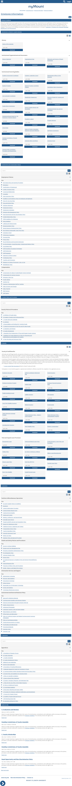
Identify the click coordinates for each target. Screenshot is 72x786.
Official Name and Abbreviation (10, 614)
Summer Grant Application (9, 664)
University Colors (7, 629)
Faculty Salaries (6, 279)
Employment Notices (8, 207)
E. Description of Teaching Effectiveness (12, 667)
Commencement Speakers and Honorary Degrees (14, 600)
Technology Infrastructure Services (11, 590)
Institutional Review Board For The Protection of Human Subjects (10, 117)
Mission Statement (6, 59)
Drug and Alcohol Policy (8, 203)
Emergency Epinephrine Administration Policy (13, 550)
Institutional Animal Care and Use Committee (55, 109)
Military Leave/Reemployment (54, 453)
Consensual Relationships (9, 191)
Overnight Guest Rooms (8, 519)
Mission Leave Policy (7, 462)
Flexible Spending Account (8, 393)
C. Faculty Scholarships (9, 734)
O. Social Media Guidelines (9, 687)
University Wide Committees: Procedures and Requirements (9, 150)
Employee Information (38, 10)
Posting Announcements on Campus (11, 622)
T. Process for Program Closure (10, 694)
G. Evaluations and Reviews (9, 328)
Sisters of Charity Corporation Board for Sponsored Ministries (32, 130)
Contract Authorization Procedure (10, 508)
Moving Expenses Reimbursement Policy (12, 228)
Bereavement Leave (7, 441)
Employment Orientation (8, 210)
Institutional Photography (9, 607)
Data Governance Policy (8, 196)
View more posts (5, 770)
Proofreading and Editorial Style (10, 624)
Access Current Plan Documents (11, 366)
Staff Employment (7, 251)
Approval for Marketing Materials (10, 598)
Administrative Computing (9, 576)
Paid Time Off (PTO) (29, 462)
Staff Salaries (6, 293)
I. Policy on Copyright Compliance (10, 676)
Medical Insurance (29, 404)
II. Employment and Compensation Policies (11, 164)
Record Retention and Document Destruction (13, 242)
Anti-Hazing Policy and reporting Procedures (13, 182)
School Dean (5, 127)
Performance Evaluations (8, 235)
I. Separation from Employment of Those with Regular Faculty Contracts (19, 333)
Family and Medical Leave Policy (32, 441)
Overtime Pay (6, 282)
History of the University (7, 44)
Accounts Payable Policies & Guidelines (12, 503)
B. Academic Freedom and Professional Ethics (13, 317)
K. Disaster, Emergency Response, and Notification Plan (15, 680)
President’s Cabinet (29, 119)
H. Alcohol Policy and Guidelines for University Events (15, 673)
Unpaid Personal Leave (30, 472)
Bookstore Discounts (7, 373)
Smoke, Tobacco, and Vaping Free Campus (13, 568)
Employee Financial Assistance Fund (54, 383)
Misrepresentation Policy (8, 226)
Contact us (30, 777)
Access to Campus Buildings (9, 546)
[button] (69, 170)
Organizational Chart (29, 59)
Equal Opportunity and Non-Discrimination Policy (14, 214)
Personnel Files (6, 237)
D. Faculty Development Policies (10, 660)
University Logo (6, 631)
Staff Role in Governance (53, 130)
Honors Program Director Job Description (31, 108)
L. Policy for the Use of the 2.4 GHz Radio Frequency (15, 682)
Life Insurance (50, 394)
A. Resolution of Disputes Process (10, 653)
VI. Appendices (4, 635)
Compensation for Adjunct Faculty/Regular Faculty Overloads (17, 272)
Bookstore (5, 506)
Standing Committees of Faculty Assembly (9, 138)
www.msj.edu (5, 777)
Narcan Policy (6, 557)
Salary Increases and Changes (10, 286)
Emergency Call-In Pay (8, 277)
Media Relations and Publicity (9, 611)
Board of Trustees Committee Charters (32, 86)
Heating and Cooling (7, 515)
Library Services (6, 583)
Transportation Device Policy (9, 528)
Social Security (50, 404)
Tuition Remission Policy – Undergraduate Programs (53, 415)
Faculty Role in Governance (8, 106)
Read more (4, 717)
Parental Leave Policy (52, 463)
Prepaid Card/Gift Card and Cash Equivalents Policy (14, 522)
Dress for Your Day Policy (9, 201)
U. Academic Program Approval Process (12, 696)
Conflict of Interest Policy (8, 189)
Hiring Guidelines (7, 221)
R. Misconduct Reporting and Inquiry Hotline (13, 689)
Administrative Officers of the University (54, 76)
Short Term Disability (7, 472)
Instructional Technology (8, 581)
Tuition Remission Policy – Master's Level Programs (33, 415)
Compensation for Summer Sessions (11, 275)
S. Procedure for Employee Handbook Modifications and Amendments (19, 692)
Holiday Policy (5, 451)
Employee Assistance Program (9, 383)
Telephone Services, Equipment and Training (13, 526)
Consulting (5, 194)
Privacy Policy (6, 239)
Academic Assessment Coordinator (10, 75)
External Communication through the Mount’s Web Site (15, 602)
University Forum (51, 140)
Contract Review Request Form (10, 510)
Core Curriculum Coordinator (8, 96)
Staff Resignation (7, 253)
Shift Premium (6, 291)
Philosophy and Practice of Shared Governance (55, 59)
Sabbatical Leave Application (9, 662)
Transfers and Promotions (9, 260)
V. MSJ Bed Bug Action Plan (9, 698)
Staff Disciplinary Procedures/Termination (12, 248)
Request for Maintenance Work (10, 524)
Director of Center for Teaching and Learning (55, 98)
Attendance (5, 185)
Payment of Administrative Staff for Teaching (13, 284)
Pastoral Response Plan (8, 563)
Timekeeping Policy (7, 257)
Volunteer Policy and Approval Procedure (12, 538)
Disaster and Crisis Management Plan (11, 548)
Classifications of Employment (10, 187)
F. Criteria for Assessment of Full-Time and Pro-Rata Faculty (16, 326)
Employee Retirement (8, 205)
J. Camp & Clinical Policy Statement (11, 678)
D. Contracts (6, 322)
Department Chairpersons (31, 97)
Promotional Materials (8, 627)
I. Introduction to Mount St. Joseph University (11, 32)
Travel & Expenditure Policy (9, 531)
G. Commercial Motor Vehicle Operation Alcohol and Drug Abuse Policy (19, 671)
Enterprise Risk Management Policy (11, 212)
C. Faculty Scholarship (8, 658)
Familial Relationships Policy (9, 217)
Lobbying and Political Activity (9, 223)
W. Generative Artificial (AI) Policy (10, 701)
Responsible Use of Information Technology (13, 585)
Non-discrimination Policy (18, 777)
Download (16, 50)
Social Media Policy (7, 246)
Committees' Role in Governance (54, 87)
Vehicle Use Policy (7, 535)
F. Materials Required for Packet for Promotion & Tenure (16, 669)
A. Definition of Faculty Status (10, 315)
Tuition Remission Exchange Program (8, 414)
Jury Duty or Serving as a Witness (32, 451)
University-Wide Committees (31, 140)
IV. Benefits (3, 343)
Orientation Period (7, 232)
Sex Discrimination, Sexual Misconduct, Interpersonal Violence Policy (18, 244)
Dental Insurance (51, 373)
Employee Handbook (48, 10)
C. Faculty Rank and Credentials (10, 319)
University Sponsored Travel (9, 533)
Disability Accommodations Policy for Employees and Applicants (17, 198)
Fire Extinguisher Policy (8, 553)
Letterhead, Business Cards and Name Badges (13, 609)
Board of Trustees (6, 85)
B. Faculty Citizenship (8, 655)
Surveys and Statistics (8, 587)
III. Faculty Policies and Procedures (9, 297)
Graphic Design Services (8, 605)
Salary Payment (6, 288)
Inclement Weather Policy (9, 555)
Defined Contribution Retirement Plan (32, 373)
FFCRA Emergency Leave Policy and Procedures (55, 442)
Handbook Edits (4, 704)
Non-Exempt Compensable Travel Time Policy (13, 230)
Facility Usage (28, 384)
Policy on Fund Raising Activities (10, 620)
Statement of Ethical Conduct (9, 255)
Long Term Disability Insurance (9, 403)
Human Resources (29, 10)
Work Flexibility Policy (30, 426)
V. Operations (4, 485)
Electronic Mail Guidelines (9, 578)
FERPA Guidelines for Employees (10, 219)
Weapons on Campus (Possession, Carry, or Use (14, 262)
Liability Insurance (29, 394)
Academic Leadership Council (31, 75)
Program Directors (51, 120)
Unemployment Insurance (8, 425)
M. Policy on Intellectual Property (10, 685)
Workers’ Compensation (52, 426)
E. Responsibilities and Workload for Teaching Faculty (15, 324)
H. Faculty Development (8, 331)
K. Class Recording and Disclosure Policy (12, 339)
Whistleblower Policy (7, 264)
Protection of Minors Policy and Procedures (13, 565)
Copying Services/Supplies (9, 513)
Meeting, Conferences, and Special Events (12, 517)
